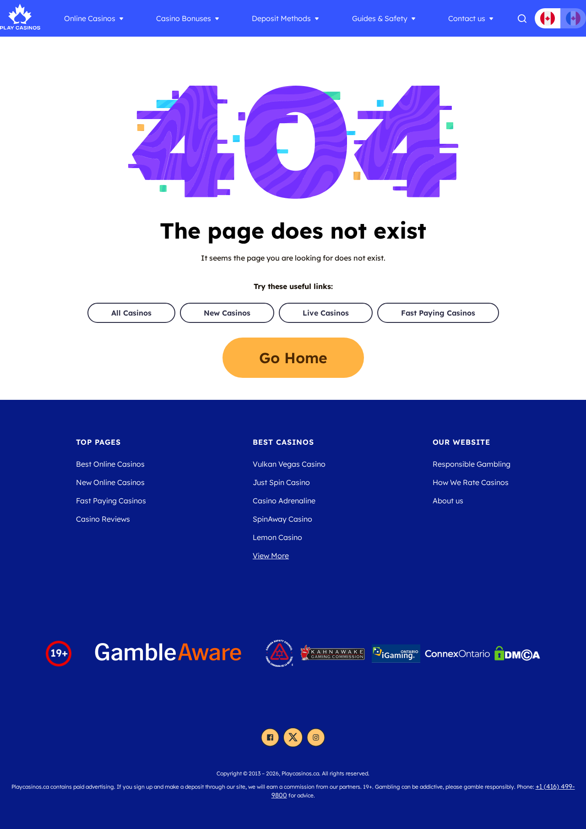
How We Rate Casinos (471, 482)
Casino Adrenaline (284, 500)
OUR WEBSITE (462, 442)
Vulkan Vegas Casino (289, 464)
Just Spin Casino (281, 482)
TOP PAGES (98, 442)
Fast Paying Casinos (438, 312)
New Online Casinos (110, 482)
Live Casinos (326, 312)
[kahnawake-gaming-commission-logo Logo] (332, 653)
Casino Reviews (103, 519)
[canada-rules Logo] (279, 653)
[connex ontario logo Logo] (457, 653)
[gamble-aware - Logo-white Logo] (168, 653)
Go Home (293, 358)
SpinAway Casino (282, 519)
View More (271, 555)
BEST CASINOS (283, 442)
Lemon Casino (277, 537)
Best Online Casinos (110, 464)
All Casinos (131, 312)
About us (448, 500)
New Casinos (227, 312)
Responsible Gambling (471, 464)
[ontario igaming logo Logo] (396, 653)
